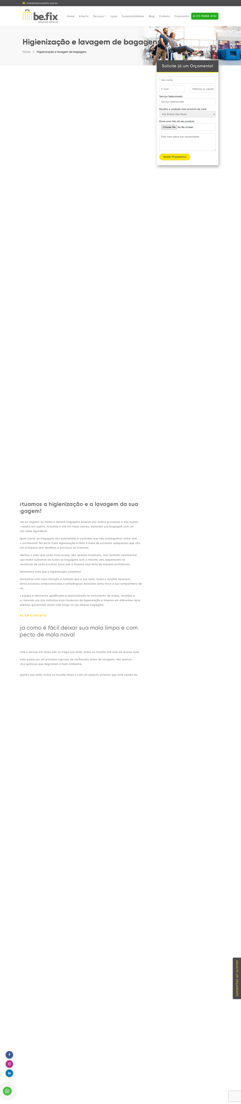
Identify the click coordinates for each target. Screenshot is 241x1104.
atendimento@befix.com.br (42, 3)
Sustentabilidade (133, 16)
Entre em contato (36, 615)
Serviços (99, 16)
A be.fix (84, 16)
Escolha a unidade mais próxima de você (182, 109)
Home (70, 16)
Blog (151, 16)
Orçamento (181, 16)
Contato (164, 16)
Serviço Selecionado (170, 96)
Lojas (114, 16)
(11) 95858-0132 (206, 16)
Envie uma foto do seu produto (176, 121)
